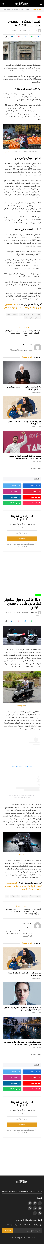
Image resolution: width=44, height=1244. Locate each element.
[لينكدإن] (12, 36)
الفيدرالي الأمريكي (35, 317)
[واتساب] (32, 36)
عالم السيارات (21, 854)
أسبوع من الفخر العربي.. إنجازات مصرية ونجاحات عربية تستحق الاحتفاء (25, 457)
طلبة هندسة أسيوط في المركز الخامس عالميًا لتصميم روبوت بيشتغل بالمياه (23, 886)
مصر (26, 317)
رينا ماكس (24, 896)
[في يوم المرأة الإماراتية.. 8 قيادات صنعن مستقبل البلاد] (22, 407)
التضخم (15, 314)
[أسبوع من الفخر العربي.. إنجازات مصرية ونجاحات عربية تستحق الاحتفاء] (22, 442)
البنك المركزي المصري (26, 314)
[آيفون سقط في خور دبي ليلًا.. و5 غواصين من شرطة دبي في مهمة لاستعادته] (22, 1028)
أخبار (39, 17)
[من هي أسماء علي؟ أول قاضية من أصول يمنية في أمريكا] (22, 372)
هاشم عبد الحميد (32, 30)
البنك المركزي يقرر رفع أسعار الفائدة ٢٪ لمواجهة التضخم (22, 306)
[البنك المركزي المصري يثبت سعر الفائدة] (22, 50)
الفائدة (8, 314)
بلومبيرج (8, 151)
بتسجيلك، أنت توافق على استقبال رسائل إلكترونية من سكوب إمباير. (21, 545)
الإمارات (37, 896)
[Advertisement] (22, 569)
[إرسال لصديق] (6, 36)
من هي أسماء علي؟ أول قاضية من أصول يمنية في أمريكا (24, 388)
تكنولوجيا (38, 595)
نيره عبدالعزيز (33, 612)
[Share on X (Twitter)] (25, 36)
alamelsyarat (21, 705)
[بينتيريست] (19, 36)
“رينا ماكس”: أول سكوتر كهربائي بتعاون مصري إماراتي (32, 333)
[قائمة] (40, 3)
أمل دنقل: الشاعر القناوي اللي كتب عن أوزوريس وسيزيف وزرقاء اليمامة (32, 911)
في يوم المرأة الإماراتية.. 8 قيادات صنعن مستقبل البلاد (24, 422)
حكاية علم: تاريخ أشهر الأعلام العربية (12, 331)
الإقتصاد (37, 314)
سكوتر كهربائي (15, 896)
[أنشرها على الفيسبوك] (38, 36)
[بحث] (3, 3)
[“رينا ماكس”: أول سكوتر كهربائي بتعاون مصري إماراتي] (22, 635)
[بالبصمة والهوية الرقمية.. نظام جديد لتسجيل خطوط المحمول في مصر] (22, 993)
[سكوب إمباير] (22, 3)
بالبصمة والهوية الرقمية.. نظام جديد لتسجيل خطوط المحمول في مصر (22, 1008)
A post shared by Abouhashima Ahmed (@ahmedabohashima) (22, 796)
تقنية (31, 896)
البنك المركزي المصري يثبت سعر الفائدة (13, 910)
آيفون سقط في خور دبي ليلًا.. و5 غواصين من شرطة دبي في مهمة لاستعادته (22, 1043)
